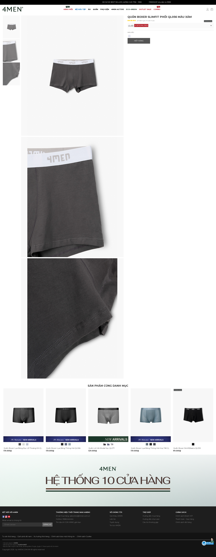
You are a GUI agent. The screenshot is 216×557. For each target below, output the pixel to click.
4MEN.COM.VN (24, 550)
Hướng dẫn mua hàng (151, 516)
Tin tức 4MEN (115, 525)
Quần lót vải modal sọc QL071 (102, 448)
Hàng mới (68, 8)
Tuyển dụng (114, 522)
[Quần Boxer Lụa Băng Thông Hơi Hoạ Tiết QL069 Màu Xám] (147, 444)
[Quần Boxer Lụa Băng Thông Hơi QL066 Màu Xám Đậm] (65, 444)
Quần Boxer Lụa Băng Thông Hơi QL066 (63, 448)
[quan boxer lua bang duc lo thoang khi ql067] (23, 415)
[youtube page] (9, 517)
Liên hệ (112, 519)
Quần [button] (95, 9)
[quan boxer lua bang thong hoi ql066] (66, 415)
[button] (171, 25)
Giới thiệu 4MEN (116, 516)
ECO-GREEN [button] (131, 9)
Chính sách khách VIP (184, 516)
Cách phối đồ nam (24, 536)
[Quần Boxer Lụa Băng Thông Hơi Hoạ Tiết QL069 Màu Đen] (150, 444)
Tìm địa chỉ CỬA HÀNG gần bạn (68, 522)
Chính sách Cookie (84, 536)
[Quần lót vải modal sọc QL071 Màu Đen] (104, 444)
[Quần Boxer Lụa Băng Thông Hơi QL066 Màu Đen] (62, 444)
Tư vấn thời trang (9, 536)
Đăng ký (47, 524)
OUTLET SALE (145, 9)
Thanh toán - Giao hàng (185, 519)
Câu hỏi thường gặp (150, 522)
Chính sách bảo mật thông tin (63, 536)
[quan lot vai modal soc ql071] (108, 415)
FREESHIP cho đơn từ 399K (179, 2)
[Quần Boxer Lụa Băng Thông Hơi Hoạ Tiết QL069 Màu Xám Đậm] (154, 444)
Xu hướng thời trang (41, 536)
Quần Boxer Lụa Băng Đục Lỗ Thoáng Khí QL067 (24, 448)
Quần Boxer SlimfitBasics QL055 (187, 448)
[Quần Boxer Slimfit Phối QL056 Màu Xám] (11, 27)
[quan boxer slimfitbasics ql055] (193, 415)
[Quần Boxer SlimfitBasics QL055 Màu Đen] (193, 444)
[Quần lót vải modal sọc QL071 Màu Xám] (112, 444)
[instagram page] (6, 517)
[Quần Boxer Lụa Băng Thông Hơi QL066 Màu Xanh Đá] (69, 444)
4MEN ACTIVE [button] (117, 9)
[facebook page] (3, 517)
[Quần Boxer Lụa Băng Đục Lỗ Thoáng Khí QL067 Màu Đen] (19, 444)
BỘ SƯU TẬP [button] (80, 9)
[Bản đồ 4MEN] (108, 480)
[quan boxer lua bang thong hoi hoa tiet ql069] (151, 415)
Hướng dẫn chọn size (151, 519)
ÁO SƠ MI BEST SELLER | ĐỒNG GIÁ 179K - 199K (141, 2)
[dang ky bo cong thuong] (208, 543)
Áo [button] (89, 9)
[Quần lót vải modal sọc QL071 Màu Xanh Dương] (108, 444)
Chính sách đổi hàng (183, 522)
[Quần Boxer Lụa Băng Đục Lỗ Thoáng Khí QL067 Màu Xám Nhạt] (23, 444)
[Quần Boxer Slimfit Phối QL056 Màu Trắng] (129, 36)
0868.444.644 (67, 519)
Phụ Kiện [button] (104, 9)
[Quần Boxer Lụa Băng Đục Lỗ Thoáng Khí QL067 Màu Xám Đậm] (27, 444)
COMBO (157, 8)
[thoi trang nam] (12, 9)
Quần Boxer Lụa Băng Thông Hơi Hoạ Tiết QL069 (152, 448)
